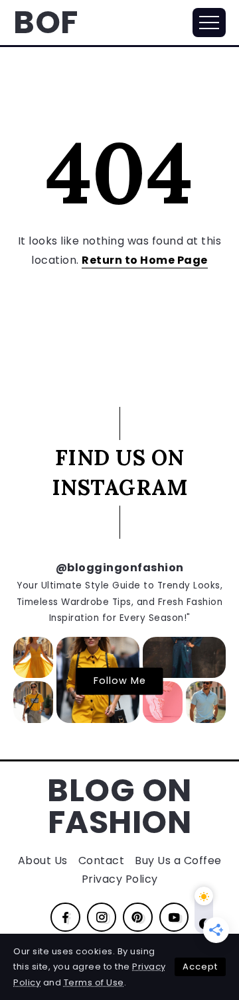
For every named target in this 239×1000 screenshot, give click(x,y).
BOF (45, 22)
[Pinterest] (137, 917)
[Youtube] (174, 917)
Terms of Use (94, 982)
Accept (200, 966)
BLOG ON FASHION (119, 806)
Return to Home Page (145, 260)
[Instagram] (102, 917)
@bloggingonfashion (120, 567)
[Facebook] (65, 917)
